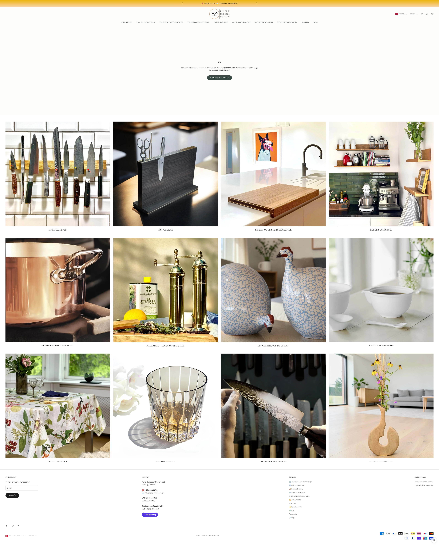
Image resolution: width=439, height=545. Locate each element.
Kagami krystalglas (264, 22)
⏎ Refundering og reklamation (299, 496)
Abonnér (12, 495)
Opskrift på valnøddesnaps (424, 485)
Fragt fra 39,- (213, 2)
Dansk (412, 14)
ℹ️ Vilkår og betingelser (297, 492)
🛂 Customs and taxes (297, 485)
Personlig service (197, 2)
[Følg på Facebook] (6, 525)
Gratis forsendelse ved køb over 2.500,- (235, 2)
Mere (315, 22)
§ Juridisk (292, 503)
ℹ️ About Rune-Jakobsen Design (300, 482)
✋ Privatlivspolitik (295, 507)
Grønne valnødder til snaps (424, 482)
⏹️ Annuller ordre (295, 500)
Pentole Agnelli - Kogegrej (171, 22)
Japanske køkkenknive (287, 22)
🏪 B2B (291, 511)
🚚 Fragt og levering (296, 489)
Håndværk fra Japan (241, 22)
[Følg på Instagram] (12, 525)
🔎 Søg (291, 518)
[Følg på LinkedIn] (18, 525)
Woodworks (126, 22)
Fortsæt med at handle (219, 77)
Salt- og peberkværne (145, 22)
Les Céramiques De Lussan (199, 22)
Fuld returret (220, 4)
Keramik (305, 22)
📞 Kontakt (293, 514)
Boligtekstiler (221, 22)
